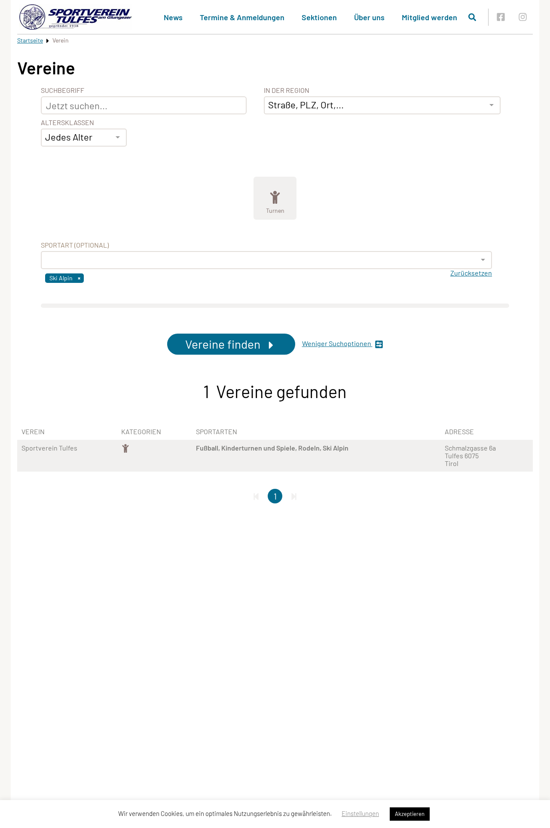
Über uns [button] (369, 17)
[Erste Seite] (256, 496)
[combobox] (84, 138)
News (173, 17)
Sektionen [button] (319, 17)
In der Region (286, 90)
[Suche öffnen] (472, 17)
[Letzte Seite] (294, 496)
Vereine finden (224, 344)
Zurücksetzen (471, 273)
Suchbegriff (62, 90)
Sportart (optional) (75, 245)
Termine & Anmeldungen (242, 17)
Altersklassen (67, 122)
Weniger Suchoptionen (337, 343)
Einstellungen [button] (360, 813)
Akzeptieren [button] (410, 813)
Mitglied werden (429, 17)
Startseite (30, 40)
